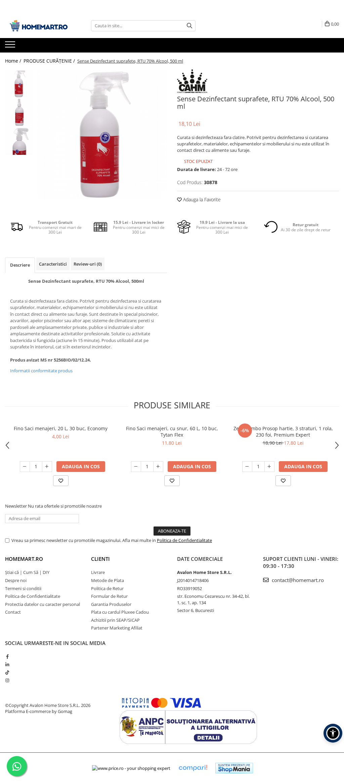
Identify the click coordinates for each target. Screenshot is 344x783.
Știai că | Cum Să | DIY (27, 572)
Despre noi (16, 580)
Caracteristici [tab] (53, 264)
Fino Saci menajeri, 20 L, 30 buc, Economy (61, 428)
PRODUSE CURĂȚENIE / (50, 61)
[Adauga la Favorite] (61, 480)
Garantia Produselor (111, 604)
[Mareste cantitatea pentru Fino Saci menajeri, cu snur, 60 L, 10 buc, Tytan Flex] (158, 466)
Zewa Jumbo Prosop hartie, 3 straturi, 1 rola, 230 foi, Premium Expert (283, 431)
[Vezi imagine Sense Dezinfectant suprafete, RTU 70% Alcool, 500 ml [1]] (19, 112)
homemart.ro (24, 558)
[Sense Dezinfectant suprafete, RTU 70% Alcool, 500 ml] (102, 134)
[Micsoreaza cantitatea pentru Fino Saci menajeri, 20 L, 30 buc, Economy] (25, 466)
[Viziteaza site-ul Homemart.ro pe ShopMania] (234, 768)
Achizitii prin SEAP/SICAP (115, 620)
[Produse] (11, 46)
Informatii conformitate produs (41, 371)
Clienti (100, 558)
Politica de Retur (107, 588)
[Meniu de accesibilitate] (333, 733)
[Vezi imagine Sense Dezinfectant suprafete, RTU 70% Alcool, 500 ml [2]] (19, 141)
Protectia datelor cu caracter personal (42, 604)
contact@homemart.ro (297, 580)
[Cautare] (189, 25)
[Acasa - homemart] (38, 26)
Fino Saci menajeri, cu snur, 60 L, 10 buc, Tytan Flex (172, 431)
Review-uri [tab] (88, 264)
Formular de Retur (109, 596)
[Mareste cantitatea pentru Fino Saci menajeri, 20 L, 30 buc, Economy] (47, 466)
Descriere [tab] (20, 265)
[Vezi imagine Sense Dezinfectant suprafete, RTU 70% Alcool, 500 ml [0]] (19, 84)
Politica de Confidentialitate (184, 540)
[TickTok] (7, 672)
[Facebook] (7, 656)
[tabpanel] (102, 134)
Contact (13, 612)
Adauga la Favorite (201, 199)
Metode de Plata (107, 580)
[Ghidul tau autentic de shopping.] (193, 768)
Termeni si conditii (23, 588)
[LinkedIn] (7, 664)
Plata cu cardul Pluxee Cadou (120, 612)
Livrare (98, 572)
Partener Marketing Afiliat (116, 628)
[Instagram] (7, 680)
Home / (14, 61)
